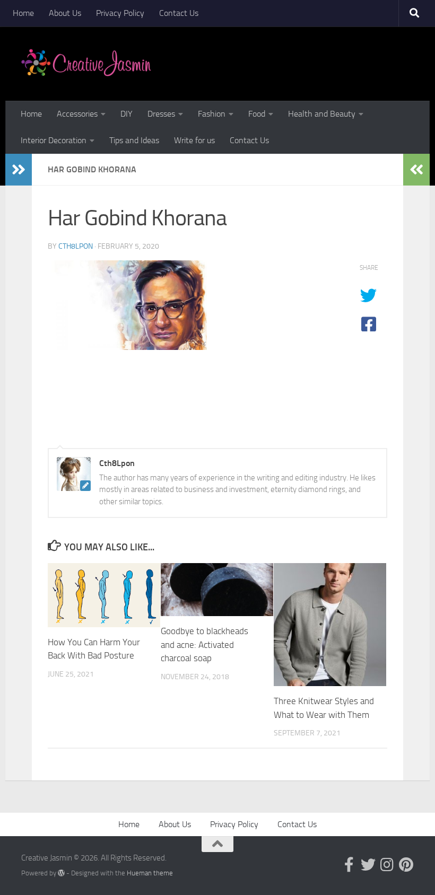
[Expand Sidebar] (18, 170)
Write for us (194, 140)
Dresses (161, 114)
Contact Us (178, 13)
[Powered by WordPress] (61, 873)
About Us (65, 13)
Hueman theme (150, 873)
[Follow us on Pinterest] (406, 864)
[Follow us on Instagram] (387, 864)
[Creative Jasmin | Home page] (86, 64)
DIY (126, 114)
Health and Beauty (321, 114)
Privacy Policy (120, 13)
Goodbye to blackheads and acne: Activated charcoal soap (204, 644)
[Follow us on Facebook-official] (349, 864)
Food (256, 114)
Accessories (77, 114)
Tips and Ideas (134, 140)
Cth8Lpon (75, 246)
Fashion (211, 114)
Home (23, 13)
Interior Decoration (53, 140)
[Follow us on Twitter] (368, 864)
